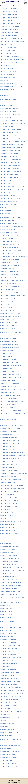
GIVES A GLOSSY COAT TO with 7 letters (11, 308)
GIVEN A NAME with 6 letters (8, 11)
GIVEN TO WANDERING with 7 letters (11, 199)
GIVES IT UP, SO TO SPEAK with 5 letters (11, 712)
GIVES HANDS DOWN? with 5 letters (10, 657)
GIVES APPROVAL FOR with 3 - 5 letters (11, 534)
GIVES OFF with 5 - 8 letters (8, 754)
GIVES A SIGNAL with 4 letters (8, 431)
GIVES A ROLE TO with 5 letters (9, 422)
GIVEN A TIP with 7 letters (7, 50)
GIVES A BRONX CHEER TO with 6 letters (11, 280)
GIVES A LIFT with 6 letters (7, 350)
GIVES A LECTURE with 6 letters (9, 341)
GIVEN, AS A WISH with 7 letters (9, 214)
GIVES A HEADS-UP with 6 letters (9, 329)
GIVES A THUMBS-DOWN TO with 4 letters (12, 455)
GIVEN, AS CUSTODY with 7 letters (10, 217)
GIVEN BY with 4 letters (6, 81)
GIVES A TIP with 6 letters (7, 467)
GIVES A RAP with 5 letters (7, 407)
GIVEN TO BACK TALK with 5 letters (10, 159)
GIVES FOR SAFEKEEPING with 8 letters (11, 627)
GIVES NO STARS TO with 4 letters (10, 745)
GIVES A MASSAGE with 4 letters (9, 362)
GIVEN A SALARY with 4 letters (9, 35)
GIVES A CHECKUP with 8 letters (9, 286)
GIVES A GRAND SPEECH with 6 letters (11, 314)
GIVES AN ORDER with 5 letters (9, 525)
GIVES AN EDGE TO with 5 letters (9, 519)
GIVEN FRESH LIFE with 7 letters (9, 102)
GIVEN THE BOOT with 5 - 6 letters (10, 138)
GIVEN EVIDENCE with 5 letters (9, 90)
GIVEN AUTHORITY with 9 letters (9, 75)
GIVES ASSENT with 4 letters (8, 543)
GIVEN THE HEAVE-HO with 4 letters (10, 150)
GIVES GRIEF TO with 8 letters (8, 639)
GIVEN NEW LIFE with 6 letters (8, 117)
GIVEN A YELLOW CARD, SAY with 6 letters (12, 59)
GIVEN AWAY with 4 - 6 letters (8, 78)
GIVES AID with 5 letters (7, 494)
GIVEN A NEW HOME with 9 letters (10, 14)
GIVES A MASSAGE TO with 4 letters (10, 365)
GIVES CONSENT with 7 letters (9, 588)
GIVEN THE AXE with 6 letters (8, 135)
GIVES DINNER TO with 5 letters (9, 606)
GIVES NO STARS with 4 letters (9, 742)
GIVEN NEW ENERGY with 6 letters (10, 114)
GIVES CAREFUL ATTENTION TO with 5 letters (13, 570)
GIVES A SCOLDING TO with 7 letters (10, 428)
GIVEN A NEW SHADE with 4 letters (10, 26)
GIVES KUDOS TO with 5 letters (9, 724)
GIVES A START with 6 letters (8, 437)
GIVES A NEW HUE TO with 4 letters (10, 371)
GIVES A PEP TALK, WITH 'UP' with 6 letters (12, 389)
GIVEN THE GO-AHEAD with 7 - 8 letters (11, 144)
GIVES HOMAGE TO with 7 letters (9, 666)
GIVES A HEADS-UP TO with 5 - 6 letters (11, 332)
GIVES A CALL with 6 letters (8, 283)
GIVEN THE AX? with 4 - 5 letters (9, 132)
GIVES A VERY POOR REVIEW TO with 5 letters (13, 473)
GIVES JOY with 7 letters (7, 715)
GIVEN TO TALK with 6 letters (8, 196)
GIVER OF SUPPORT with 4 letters (10, 235)
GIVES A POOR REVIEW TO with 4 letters (11, 401)
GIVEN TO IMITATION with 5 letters (10, 171)
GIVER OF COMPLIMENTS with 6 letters (11, 226)
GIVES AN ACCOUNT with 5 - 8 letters (11, 500)
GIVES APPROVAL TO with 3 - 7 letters (11, 537)
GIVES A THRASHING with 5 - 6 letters (11, 443)
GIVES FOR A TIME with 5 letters (9, 618)
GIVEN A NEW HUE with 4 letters (9, 17)
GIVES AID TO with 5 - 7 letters (8, 497)
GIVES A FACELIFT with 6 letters (9, 298)
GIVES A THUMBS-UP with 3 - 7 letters (11, 458)
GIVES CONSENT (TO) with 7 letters (10, 591)
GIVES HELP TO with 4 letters (8, 663)
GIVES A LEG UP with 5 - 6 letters (9, 344)
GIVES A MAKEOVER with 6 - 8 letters (10, 359)
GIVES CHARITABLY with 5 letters (9, 573)
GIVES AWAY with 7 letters (7, 552)
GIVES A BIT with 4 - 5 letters (8, 268)
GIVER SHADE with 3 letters (8, 241)
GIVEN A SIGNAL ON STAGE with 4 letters (12, 41)
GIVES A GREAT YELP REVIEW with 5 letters (12, 317)
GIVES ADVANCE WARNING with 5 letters (12, 488)
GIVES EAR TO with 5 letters (8, 609)
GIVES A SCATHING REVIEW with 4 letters (12, 425)
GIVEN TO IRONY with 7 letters (9, 174)
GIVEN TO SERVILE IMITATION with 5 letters (13, 187)
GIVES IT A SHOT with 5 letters (9, 702)
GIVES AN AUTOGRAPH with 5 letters (11, 513)
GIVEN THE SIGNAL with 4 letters (9, 156)
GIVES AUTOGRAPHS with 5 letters (10, 549)
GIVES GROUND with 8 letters (8, 642)
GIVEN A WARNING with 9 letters (9, 56)
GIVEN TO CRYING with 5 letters (9, 168)
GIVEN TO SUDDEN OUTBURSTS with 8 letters (13, 190)
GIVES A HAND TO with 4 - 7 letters (10, 323)
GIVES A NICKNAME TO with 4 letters (11, 377)
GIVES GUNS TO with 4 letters (8, 654)
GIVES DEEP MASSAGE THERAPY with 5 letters (13, 603)
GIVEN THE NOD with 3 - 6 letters (9, 153)
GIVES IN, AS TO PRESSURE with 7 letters (11, 693)
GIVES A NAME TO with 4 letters (9, 368)
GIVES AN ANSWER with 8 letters (9, 510)
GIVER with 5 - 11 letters (7, 220)
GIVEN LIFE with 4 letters (7, 105)
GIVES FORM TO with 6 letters (8, 630)
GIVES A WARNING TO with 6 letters (10, 479)
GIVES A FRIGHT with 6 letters (8, 305)
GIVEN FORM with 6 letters (7, 96)
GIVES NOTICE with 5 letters (8, 748)
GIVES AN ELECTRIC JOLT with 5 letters (11, 522)
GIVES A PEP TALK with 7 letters (9, 386)
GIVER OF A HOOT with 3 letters (9, 223)
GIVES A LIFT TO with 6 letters (8, 353)
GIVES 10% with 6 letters (7, 253)
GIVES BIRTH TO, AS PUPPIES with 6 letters (12, 567)
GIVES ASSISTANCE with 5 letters (9, 546)
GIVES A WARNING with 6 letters (9, 476)
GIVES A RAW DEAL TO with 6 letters (10, 410)
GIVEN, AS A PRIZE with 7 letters (9, 211)
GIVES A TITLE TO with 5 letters (9, 470)
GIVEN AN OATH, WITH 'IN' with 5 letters (12, 69)
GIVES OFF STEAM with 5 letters (9, 760)
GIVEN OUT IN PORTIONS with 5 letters (11, 120)
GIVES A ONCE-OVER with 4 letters (10, 383)
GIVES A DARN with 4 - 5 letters (9, 292)
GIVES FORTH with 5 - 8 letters (9, 633)
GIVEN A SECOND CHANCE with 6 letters (12, 38)
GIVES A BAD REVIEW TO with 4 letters (11, 262)
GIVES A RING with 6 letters (8, 419)
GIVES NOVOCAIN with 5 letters (9, 751)
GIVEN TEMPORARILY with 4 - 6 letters (11, 129)
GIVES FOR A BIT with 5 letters (8, 615)
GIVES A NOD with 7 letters (8, 380)
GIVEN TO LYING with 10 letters (9, 177)
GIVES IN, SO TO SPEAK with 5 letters (10, 696)
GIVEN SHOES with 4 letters (8, 126)
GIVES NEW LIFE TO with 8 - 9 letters (10, 739)
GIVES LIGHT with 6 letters (7, 727)
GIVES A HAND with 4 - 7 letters (9, 320)
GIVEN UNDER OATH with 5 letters (10, 205)
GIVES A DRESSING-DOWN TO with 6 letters (12, 295)
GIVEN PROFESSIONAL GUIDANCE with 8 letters (14, 123)
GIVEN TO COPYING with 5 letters (10, 165)
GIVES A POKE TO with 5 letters (9, 398)
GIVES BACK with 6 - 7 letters (8, 555)
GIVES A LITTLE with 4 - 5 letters (9, 356)
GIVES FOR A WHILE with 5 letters (9, 621)
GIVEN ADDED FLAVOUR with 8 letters (11, 63)
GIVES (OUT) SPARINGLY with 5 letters (11, 250)
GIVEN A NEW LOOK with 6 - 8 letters (10, 23)
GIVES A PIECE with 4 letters (8, 392)
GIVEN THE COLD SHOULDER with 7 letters (12, 141)
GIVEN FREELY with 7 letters (8, 99)
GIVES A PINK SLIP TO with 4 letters (10, 395)
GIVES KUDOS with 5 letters (8, 721)
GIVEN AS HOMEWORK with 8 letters (10, 72)
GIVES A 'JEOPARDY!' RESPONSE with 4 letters (13, 256)
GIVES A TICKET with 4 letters (8, 461)
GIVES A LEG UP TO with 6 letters (9, 347)
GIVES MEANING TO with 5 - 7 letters (10, 733)
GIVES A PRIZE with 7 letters (8, 404)
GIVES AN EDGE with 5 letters (8, 516)
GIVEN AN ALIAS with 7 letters (8, 65)
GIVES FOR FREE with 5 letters (8, 624)
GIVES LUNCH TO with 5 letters (9, 730)
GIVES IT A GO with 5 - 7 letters (9, 699)
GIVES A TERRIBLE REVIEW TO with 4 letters (12, 440)
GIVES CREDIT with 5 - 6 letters (9, 594)
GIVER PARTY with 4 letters (8, 238)
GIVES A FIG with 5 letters (7, 302)
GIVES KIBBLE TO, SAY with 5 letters (10, 718)
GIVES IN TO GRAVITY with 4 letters (10, 687)
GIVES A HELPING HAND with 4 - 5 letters (12, 335)
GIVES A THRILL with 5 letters (8, 446)
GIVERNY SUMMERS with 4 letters (9, 244)
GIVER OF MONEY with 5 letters (9, 229)
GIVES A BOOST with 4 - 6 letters (9, 271)
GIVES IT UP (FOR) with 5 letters (9, 709)
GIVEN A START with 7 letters (8, 44)
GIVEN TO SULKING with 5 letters (9, 193)
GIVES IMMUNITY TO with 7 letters (10, 672)
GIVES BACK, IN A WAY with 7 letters (10, 558)
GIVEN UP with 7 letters (7, 208)
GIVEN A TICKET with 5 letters (9, 47)
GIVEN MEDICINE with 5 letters (9, 108)
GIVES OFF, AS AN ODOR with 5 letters (11, 766)
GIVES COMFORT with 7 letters (9, 579)
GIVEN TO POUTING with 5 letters (10, 181)
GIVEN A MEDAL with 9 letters (8, 8)
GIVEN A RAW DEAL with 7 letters (9, 32)
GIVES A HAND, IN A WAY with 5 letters (11, 326)
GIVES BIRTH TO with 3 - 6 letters (9, 561)
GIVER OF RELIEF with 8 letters (8, 232)
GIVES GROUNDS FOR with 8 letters (10, 645)
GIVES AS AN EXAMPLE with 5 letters (10, 540)
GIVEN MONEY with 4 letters (8, 111)
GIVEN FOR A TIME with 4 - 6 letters (10, 93)
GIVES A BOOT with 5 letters (8, 277)
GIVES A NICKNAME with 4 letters (9, 374)
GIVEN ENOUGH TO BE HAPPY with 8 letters (13, 87)
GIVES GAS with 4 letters (7, 636)
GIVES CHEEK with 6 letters (8, 576)
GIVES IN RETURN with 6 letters (9, 684)
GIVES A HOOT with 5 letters (8, 338)
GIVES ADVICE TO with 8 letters (9, 491)
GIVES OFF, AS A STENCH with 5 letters (11, 763)
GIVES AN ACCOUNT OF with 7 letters (11, 503)
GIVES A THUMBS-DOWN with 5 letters (11, 452)
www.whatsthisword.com (14, 782)
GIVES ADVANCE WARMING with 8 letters (12, 485)
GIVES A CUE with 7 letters (7, 289)
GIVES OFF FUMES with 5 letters (9, 757)
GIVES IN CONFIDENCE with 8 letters (10, 681)
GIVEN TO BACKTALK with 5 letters (10, 162)
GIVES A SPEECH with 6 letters (8, 434)
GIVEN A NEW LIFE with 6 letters (9, 20)
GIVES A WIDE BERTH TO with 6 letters (11, 482)
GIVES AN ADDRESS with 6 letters (9, 507)
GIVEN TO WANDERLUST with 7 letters (11, 202)
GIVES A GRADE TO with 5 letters (9, 311)
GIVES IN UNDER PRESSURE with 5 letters (12, 690)
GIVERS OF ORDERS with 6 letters (9, 247)
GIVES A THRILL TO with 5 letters (9, 449)
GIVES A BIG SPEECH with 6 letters (10, 265)
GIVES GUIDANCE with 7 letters (9, 648)
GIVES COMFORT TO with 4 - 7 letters (11, 582)
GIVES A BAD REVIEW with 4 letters (10, 259)
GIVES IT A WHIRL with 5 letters (9, 705)
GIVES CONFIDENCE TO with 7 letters (11, 585)
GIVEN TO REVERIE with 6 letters (9, 183)
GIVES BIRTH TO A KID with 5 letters (10, 564)
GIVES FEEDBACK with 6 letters (9, 612)
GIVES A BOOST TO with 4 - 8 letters (10, 274)
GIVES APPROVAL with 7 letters (9, 531)
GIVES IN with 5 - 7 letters (7, 675)
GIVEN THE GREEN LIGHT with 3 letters (11, 147)
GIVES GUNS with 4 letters (7, 651)
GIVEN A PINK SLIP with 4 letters (9, 29)
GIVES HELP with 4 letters (7, 660)
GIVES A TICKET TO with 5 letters (9, 464)
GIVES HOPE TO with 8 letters (8, 669)
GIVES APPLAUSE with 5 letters (9, 528)
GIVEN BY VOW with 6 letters (8, 84)
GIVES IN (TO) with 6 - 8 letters (8, 678)
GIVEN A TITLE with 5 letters (8, 53)
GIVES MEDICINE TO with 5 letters (10, 736)
